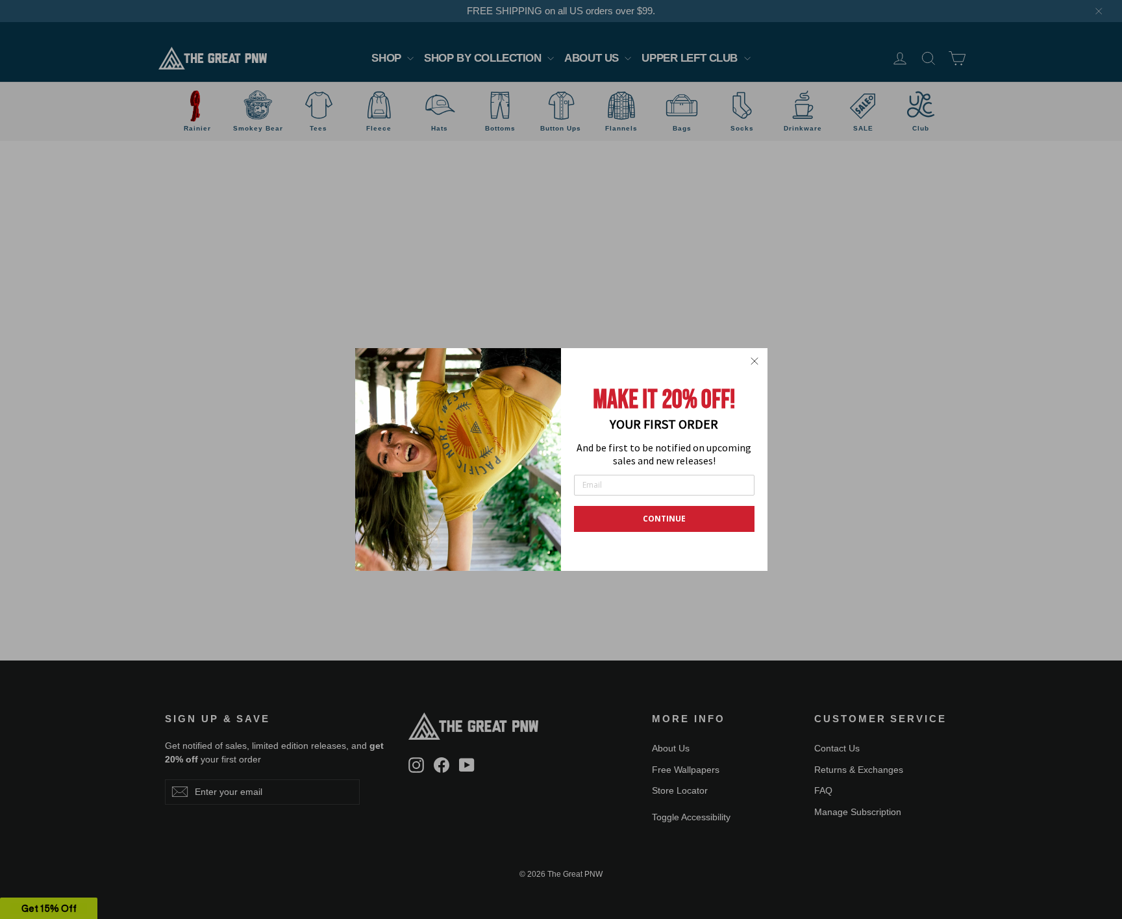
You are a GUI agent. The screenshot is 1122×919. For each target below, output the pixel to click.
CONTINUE (664, 518)
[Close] (754, 361)
